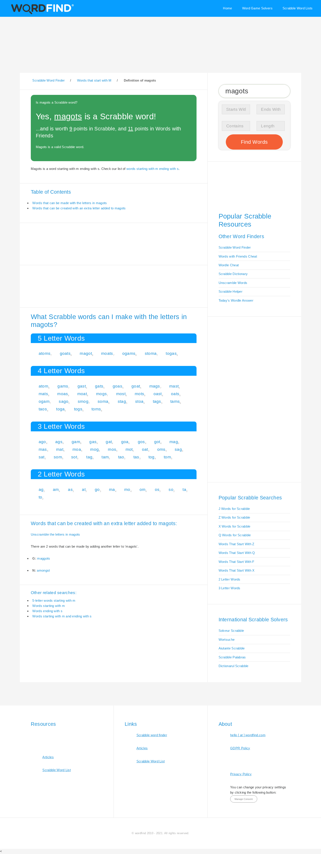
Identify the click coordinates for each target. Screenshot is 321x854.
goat (135, 386)
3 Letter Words (229, 588)
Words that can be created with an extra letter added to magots (79, 208)
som (58, 457)
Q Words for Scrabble (235, 535)
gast (82, 386)
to (40, 497)
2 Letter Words (229, 579)
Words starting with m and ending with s (61, 616)
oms (161, 449)
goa (125, 441)
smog (83, 401)
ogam (44, 401)
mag (173, 441)
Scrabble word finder (151, 735)
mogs (101, 393)
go (97, 489)
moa (76, 449)
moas (62, 393)
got (157, 441)
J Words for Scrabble (234, 509)
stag (122, 401)
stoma (151, 353)
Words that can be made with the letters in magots (69, 203)
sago (63, 401)
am (56, 489)
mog (94, 449)
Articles (48, 757)
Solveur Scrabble (231, 630)
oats (175, 393)
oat (145, 449)
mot (129, 449)
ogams (129, 353)
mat (59, 449)
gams (62, 386)
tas (136, 457)
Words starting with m (48, 606)
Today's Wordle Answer (236, 300)
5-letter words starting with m (53, 600)
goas (117, 386)
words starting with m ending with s (152, 169)
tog (151, 457)
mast (174, 386)
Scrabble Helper (231, 291)
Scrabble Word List (56, 770)
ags (58, 441)
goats (65, 353)
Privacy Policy (241, 774)
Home (227, 8)
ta (184, 489)
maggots (43, 558)
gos (141, 441)
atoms (45, 353)
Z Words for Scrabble (234, 517)
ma (112, 489)
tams (175, 401)
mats (43, 393)
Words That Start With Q (237, 553)
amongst (43, 570)
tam (105, 457)
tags (157, 401)
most (121, 393)
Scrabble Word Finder (235, 247)
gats (99, 386)
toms (96, 409)
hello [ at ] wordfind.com (248, 735)
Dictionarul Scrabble (234, 666)
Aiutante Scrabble (232, 648)
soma (103, 401)
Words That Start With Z (236, 544)
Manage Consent (244, 799)
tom (167, 457)
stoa (139, 401)
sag (178, 449)
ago (42, 441)
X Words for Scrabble (234, 526)
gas (93, 441)
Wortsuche (227, 639)
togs (78, 409)
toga (60, 409)
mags (154, 386)
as (70, 489)
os (157, 489)
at (84, 489)
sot (74, 457)
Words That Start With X (237, 570)
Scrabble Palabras (232, 657)
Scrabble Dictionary (233, 274)
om (143, 489)
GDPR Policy (240, 748)
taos (43, 409)
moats (107, 353)
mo (127, 489)
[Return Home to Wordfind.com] (41, 13)
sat (42, 457)
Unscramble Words (233, 283)
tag (89, 457)
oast (158, 393)
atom (43, 386)
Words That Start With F (236, 562)
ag (41, 489)
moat (82, 393)
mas (43, 449)
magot (86, 353)
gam (76, 441)
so (171, 489)
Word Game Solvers (257, 8)
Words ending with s (47, 611)
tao (121, 457)
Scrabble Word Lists (298, 8)
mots (139, 393)
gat (109, 441)
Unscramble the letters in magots (55, 534)
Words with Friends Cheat (238, 256)
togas (171, 353)
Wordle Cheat (229, 265)
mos (112, 449)
